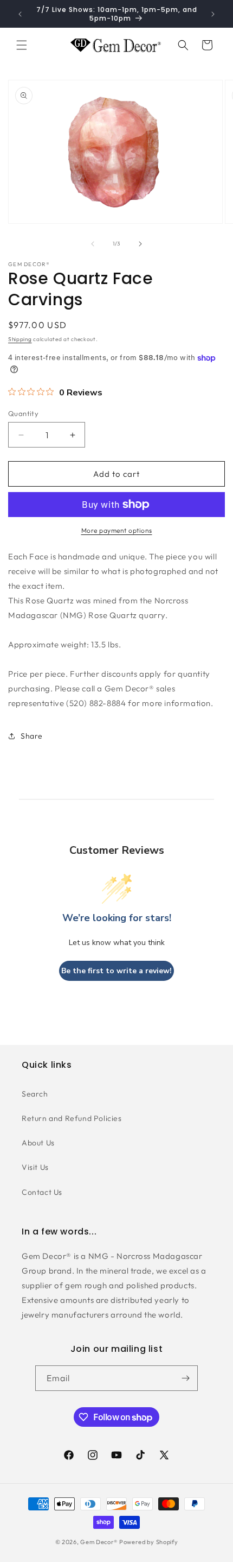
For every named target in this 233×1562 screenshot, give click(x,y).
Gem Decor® (99, 1542)
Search (35, 1094)
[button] (22, 45)
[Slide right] (140, 244)
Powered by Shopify (148, 1542)
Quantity (23, 413)
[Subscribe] (185, 1378)
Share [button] (32, 736)
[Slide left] (93, 244)
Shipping (20, 339)
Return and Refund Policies (72, 1118)
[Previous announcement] (20, 14)
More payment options (116, 530)
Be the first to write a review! (116, 971)
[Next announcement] (213, 14)
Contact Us (42, 1192)
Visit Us (35, 1167)
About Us (38, 1143)
